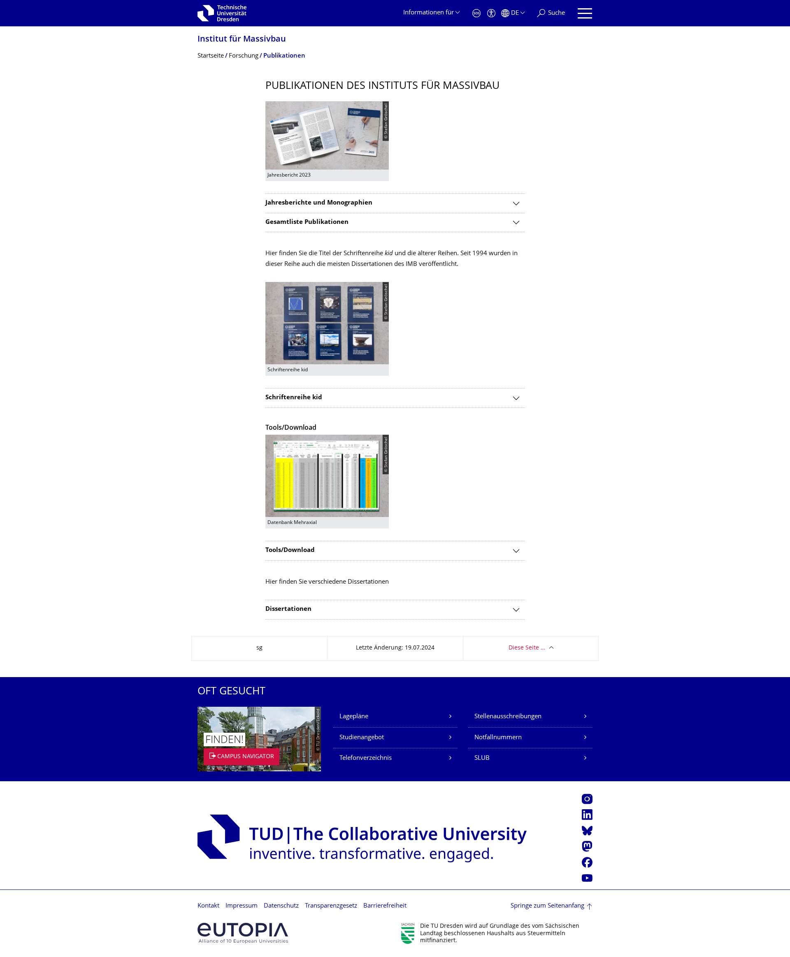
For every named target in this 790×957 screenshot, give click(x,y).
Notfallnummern (498, 738)
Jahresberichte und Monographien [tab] (318, 203)
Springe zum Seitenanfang (547, 906)
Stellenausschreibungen (507, 717)
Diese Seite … (527, 648)
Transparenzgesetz (331, 906)
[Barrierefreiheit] (491, 13)
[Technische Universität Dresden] (222, 13)
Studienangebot (361, 738)
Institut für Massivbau (242, 40)
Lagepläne (353, 717)
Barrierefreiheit (385, 906)
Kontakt (208, 906)
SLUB (482, 758)
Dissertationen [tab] (288, 609)
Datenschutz (281, 906)
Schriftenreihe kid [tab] (293, 398)
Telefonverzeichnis (365, 758)
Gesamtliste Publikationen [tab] (307, 222)
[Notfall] (476, 13)
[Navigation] (584, 13)
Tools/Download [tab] (290, 550)
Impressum (241, 906)
